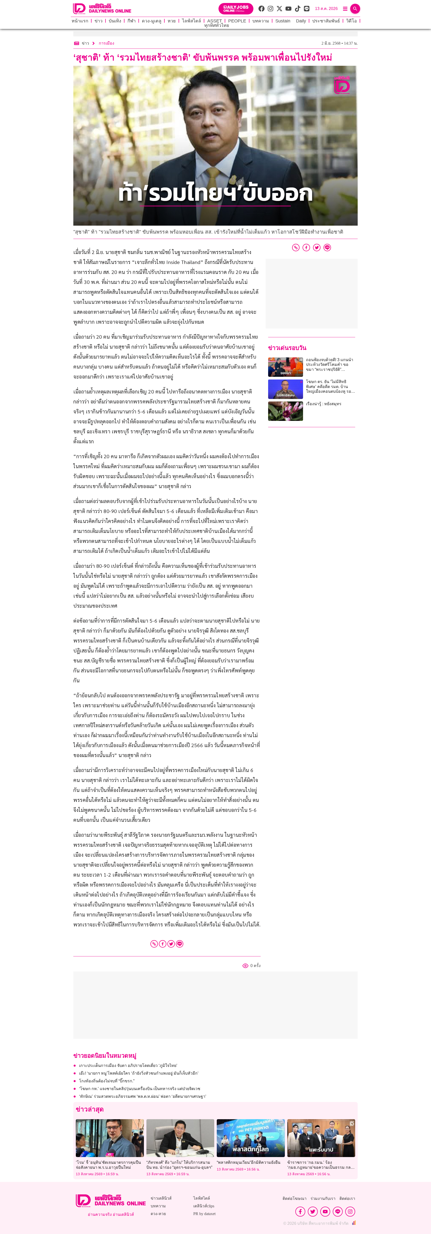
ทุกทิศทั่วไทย (216, 25)
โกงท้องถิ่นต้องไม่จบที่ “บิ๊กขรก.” (106, 1081)
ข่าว (99, 21)
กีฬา (131, 21)
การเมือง (106, 43)
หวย (172, 21)
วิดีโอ (351, 21)
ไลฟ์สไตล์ (191, 21)
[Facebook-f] (300, 1212)
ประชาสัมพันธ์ (326, 21)
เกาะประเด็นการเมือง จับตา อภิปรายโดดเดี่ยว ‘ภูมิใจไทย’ (128, 1065)
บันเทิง (115, 21)
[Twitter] (171, 944)
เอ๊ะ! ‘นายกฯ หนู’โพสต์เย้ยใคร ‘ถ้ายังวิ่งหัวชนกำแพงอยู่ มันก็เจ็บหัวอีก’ (139, 1073)
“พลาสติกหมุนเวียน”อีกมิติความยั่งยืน (248, 1162)
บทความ (260, 21)
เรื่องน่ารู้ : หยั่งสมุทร (323, 404)
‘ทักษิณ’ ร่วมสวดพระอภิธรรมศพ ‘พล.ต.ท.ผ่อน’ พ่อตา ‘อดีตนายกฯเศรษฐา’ (142, 1096)
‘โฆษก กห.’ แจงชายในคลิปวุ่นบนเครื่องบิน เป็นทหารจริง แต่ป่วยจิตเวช (139, 1089)
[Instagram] (350, 1212)
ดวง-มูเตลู (151, 21)
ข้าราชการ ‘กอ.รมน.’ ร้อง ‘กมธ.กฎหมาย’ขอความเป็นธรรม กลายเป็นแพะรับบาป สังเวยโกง (321, 1167)
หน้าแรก (80, 21)
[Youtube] (325, 1212)
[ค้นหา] (355, 9)
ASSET (214, 21)
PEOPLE (237, 21)
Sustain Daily (290, 21)
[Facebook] (162, 944)
